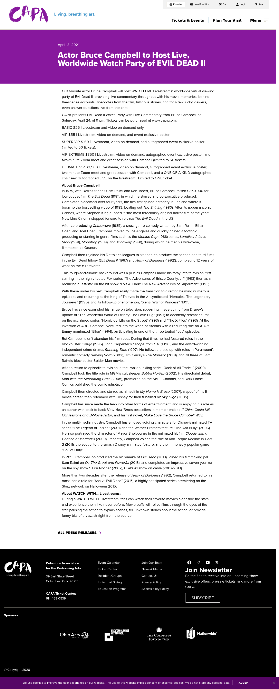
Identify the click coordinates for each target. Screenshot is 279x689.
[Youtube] (208, 562)
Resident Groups (110, 575)
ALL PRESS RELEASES (77, 532)
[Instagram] (198, 562)
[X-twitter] (217, 562)
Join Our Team (152, 562)
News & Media (152, 569)
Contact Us (149, 575)
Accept (244, 682)
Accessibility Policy (155, 588)
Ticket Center (107, 569)
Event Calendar (109, 562)
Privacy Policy (151, 582)
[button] (260, 4)
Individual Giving (110, 582)
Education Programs (112, 588)
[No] (274, 683)
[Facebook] (189, 562)
